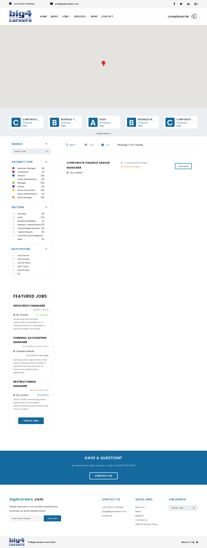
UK (17, 314)
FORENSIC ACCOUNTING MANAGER (30, 340)
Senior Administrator (27, 194)
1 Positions (27, 123)
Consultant (23, 172)
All (19, 273)
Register (139, 515)
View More (183, 166)
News (138, 511)
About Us (140, 507)
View (24, 126)
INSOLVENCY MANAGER (29, 305)
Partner (21, 186)
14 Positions (105, 123)
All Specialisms (103, 133)
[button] (103, 63)
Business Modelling (27, 221)
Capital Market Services (29, 228)
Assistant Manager (26, 168)
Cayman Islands (25, 351)
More (20, 239)
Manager (22, 183)
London (24, 314)
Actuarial (22, 213)
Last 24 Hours (24, 262)
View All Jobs (30, 420)
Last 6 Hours (23, 255)
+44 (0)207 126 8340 (24, 3)
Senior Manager (25, 197)
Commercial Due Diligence (30, 235)
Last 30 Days (24, 270)
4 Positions (181, 123)
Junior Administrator (27, 179)
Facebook (107, 515)
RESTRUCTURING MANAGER (24, 384)
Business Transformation (30, 224)
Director (21, 175)
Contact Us (103, 476)
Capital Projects (25, 232)
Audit (20, 217)
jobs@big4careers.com (66, 3)
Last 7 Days (23, 266)
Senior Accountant (26, 190)
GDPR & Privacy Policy (146, 524)
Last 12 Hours (24, 259)
